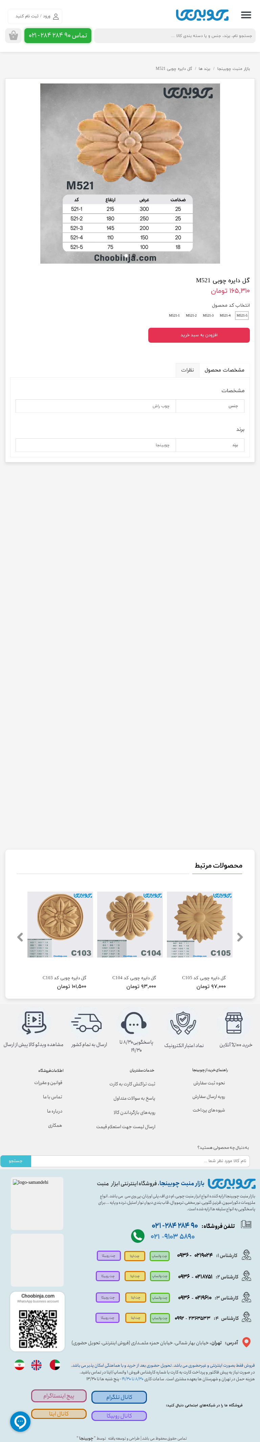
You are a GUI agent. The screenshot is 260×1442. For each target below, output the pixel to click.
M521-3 (208, 315)
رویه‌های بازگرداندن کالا (134, 1112)
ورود (46, 16)
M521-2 (191, 315)
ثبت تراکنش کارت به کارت (132, 1084)
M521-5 (242, 315)
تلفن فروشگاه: (193, 1226)
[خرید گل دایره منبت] (130, 173)
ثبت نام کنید (27, 16)
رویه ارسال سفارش (208, 1096)
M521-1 (174, 315)
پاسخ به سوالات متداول (134, 1098)
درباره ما (54, 1111)
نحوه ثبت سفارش (209, 1083)
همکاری (55, 1125)
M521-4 (225, 315)
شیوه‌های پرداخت (209, 1110)
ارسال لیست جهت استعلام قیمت (127, 1127)
